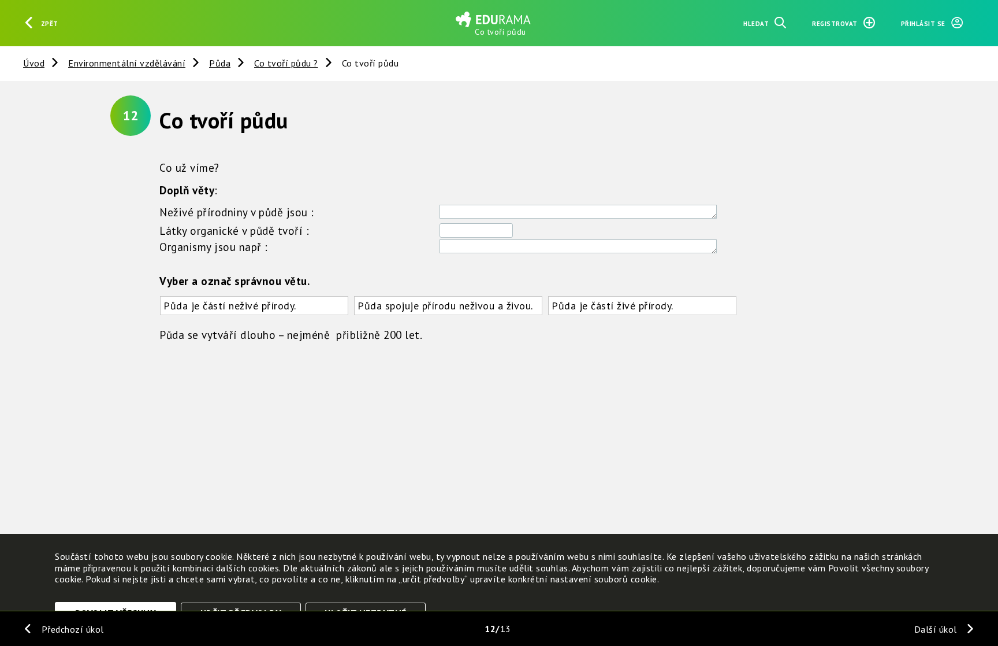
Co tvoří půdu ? (286, 63)
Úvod (33, 63)
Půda (219, 63)
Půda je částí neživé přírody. (229, 305)
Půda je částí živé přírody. (612, 305)
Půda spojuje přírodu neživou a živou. (445, 305)
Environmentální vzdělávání (126, 63)
